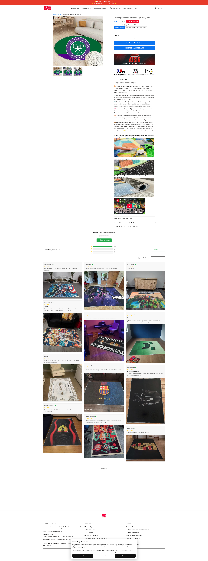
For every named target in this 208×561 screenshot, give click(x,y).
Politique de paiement (132, 532)
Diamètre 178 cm (130, 31)
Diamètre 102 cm (133, 25)
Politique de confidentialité (134, 535)
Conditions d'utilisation (91, 535)
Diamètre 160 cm (119, 31)
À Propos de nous (89, 530)
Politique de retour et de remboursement (96, 538)
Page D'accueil (74, 8)
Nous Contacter (128, 8)
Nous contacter (88, 532)
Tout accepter (125, 555)
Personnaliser (104, 555)
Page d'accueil (56, 14)
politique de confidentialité (119, 552)
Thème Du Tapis (86, 8)
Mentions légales (89, 527)
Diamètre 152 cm (141, 27)
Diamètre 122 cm (130, 27)
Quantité (116, 35)
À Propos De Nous (115, 8)
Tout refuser (83, 555)
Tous (60, 14)
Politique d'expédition (132, 527)
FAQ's (136, 8)
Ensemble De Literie (100, 8)
